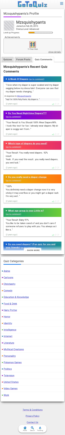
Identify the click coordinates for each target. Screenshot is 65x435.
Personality (10, 356)
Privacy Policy (32, 416)
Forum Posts (23, 59)
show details (54, 52)
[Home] (32, 4)
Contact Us (32, 422)
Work (6, 395)
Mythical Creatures (14, 349)
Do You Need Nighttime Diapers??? (27, 113)
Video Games (11, 388)
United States (11, 382)
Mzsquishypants (24, 96)
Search (32, 430)
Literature (9, 342)
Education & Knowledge (16, 297)
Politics (8, 369)
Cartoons (8, 277)
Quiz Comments (43, 59)
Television (9, 375)
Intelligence (10, 329)
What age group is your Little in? (26, 210)
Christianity (9, 284)
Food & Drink (10, 303)
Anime (7, 271)
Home (25, 430)
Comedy (8, 290)
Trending (40, 430)
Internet (8, 336)
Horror (7, 316)
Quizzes (7, 59)
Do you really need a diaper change (27, 177)
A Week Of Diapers (18, 79)
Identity (8, 323)
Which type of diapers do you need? (27, 143)
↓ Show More (32, 250)
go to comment (36, 79)
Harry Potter (10, 310)
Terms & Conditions (33, 409)
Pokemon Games (13, 362)
